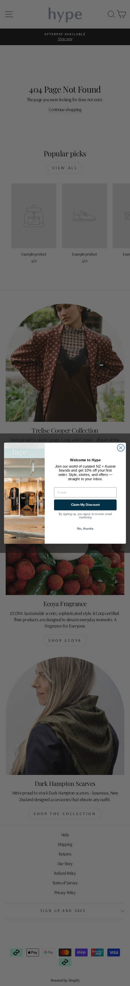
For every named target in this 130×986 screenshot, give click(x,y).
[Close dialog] (120, 447)
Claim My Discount (85, 504)
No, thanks (85, 528)
